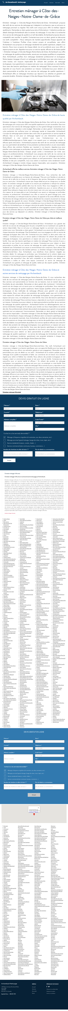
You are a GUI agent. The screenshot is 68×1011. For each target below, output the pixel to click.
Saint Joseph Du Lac (8, 691)
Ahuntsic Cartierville (24, 655)
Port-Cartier (53, 858)
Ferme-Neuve (6, 941)
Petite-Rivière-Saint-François (57, 878)
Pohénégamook (22, 876)
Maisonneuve (23, 597)
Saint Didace (56, 588)
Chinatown (38, 606)
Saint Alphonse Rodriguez (59, 557)
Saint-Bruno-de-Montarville (9, 888)
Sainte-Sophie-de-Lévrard (57, 953)
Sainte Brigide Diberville (25, 548)
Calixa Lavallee (39, 652)
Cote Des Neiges (57, 597)
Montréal (5, 826)
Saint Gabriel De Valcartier (9, 559)
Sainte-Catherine (7, 904)
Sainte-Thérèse (6, 879)
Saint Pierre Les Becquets (9, 633)
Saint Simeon (6, 533)
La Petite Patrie (39, 691)
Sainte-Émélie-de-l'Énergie (40, 840)
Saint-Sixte (36, 944)
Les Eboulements (7, 612)
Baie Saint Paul (6, 609)
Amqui (19, 895)
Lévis (4, 833)
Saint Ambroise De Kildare (42, 689)
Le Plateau (22, 591)
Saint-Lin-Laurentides (8, 952)
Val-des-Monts (37, 959)
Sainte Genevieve (24, 572)
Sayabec (20, 888)
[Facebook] (47, 986)
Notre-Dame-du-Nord (23, 956)
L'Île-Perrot (6, 918)
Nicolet (5, 590)
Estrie (54, 661)
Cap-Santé (20, 839)
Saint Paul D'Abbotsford (42, 662)
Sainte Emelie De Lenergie (42, 697)
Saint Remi (38, 605)
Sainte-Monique (55, 964)
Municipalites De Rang (25, 616)
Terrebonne (22, 618)
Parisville (5, 596)
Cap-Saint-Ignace (22, 860)
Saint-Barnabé (37, 878)
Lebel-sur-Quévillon (22, 931)
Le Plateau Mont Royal (25, 645)
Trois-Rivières (6, 836)
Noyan (5, 689)
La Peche (5, 556)
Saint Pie (22, 652)
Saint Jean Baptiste (40, 654)
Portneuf (5, 668)
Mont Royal (39, 569)
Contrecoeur (23, 550)
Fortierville (5, 562)
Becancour (5, 538)
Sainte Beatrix (39, 575)
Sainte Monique (7, 667)
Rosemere (55, 564)
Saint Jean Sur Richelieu (58, 702)
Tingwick (5, 582)
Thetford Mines (56, 707)
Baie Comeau (6, 649)
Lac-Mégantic (6, 950)
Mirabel (54, 659)
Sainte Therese (6, 726)
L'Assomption (6, 921)
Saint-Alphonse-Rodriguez (40, 838)
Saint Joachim (6, 655)
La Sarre (5, 622)
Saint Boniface (56, 529)
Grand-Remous (38, 971)
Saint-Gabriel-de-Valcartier (57, 900)
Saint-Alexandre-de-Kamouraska (25, 866)
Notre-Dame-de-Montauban (41, 891)
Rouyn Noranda (7, 637)
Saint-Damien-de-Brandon (40, 829)
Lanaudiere (55, 606)
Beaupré (5, 919)
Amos (4, 535)
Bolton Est (55, 527)
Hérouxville (37, 885)
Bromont (22, 551)
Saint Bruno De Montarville (26, 702)
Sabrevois (38, 631)
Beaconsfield (39, 573)
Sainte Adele (6, 705)
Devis (33, 993)
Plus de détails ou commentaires (44, 449)
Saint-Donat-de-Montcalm (9, 964)
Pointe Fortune (23, 686)
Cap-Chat (20, 900)
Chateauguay (23, 606)
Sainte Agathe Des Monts (59, 719)
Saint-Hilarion (6, 970)
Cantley (36, 956)
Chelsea (36, 958)
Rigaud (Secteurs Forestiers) (42, 563)
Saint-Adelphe (37, 889)
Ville (36, 426)
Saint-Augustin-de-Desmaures (58, 927)
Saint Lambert (56, 605)
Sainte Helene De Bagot (58, 594)
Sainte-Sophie (6, 953)
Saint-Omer (20, 924)
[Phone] (3, 2)
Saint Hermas (56, 587)
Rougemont (56, 637)
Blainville (55, 631)
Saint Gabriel (6, 664)
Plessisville (5, 634)
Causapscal (20, 897)
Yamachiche (39, 519)
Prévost (5, 956)
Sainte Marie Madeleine (42, 648)
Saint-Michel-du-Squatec (24, 882)
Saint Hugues (23, 680)
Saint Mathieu (23, 654)
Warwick (5, 585)
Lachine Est (55, 593)
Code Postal (39, 419)
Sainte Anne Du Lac (8, 708)
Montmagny (21, 857)
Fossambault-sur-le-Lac (23, 830)
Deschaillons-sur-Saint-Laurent (58, 946)
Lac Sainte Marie (7, 600)
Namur (36, 947)
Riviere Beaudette (24, 542)
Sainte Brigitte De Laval (8, 563)
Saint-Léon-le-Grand (39, 872)
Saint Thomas (56, 599)
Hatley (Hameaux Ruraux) (26, 563)
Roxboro (38, 618)
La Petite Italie (23, 621)
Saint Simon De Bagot (41, 613)
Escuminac (20, 921)
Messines (5, 542)
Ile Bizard (22, 599)
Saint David (22, 578)
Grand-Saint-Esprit (55, 959)
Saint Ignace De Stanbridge (42, 587)
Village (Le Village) (24, 579)
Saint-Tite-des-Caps (8, 973)
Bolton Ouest (56, 649)
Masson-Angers (38, 955)
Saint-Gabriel (37, 864)
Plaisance (36, 967)
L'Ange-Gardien (22, 829)
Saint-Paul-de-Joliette (39, 854)
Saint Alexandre (56, 646)
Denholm (5, 573)
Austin (21, 564)
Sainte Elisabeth (23, 575)
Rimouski (38, 707)
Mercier (5, 723)
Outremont (22, 643)
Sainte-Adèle (6, 959)
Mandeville (39, 704)
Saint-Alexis (37, 845)
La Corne (20, 971)
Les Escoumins (6, 526)
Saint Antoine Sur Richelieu (59, 578)
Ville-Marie (20, 947)
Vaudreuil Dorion (24, 697)
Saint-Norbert (37, 866)
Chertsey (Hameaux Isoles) (26, 659)
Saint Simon (23, 602)
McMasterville (23, 685)
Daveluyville (6, 625)
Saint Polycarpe (56, 673)
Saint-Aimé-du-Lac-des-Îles (40, 935)
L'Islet (19, 861)
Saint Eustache (23, 682)
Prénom (6, 405)
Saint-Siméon (54, 870)
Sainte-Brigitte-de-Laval (23, 826)
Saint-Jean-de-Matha (39, 832)
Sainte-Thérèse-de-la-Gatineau (58, 836)
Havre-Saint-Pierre (55, 860)
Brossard (38, 719)
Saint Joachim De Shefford (26, 676)
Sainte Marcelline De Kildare (26, 524)
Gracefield (36, 973)
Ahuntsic (55, 526)
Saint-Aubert (21, 863)
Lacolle (38, 578)
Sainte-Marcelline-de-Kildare (41, 836)
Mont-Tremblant (7, 889)
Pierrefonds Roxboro (8, 686)
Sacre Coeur (6, 605)
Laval (21, 698)
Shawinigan (6, 717)
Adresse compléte (10, 419)
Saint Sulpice (39, 522)
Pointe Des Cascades (25, 673)
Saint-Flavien (54, 934)
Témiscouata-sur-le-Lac (23, 875)
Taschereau (20, 968)
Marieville (55, 567)
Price (19, 887)
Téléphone (38, 412)
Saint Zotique (39, 634)
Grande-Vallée (21, 903)
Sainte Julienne (7, 692)
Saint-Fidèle (54, 881)
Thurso (36, 964)
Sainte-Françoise (55, 941)
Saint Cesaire (23, 581)
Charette (38, 600)
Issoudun (5, 584)
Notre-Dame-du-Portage (24, 870)
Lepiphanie (22, 587)
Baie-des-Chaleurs (22, 922)
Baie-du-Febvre (54, 958)
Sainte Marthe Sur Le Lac (25, 677)
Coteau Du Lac (23, 562)
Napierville (22, 634)
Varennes (22, 704)
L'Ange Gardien (7, 608)
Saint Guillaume (23, 569)
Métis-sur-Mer (21, 898)
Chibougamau (6, 570)
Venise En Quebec (40, 612)
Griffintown (39, 590)
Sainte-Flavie (21, 889)
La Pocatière (21, 849)
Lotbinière (53, 931)
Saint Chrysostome (40, 551)
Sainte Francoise (7, 581)
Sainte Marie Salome (25, 671)
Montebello (37, 941)
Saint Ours (55, 562)
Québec (5, 830)
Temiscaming (6, 652)
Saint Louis (39, 520)
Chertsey (5, 719)
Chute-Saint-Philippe (39, 937)
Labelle (54, 694)
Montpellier (37, 950)
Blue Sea (36, 974)
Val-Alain (53, 937)
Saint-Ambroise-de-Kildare (40, 833)
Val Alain (5, 551)
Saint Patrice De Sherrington (59, 615)
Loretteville (6, 594)
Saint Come (55, 665)
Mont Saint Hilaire (40, 680)
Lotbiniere (5, 670)
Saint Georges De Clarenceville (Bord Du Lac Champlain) (59, 640)
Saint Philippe (6, 714)
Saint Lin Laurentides (41, 714)
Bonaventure (21, 912)
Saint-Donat (6, 935)
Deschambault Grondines (9, 665)
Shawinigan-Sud (38, 882)
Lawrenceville (39, 651)
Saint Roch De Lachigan (25, 605)
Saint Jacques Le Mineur (42, 615)
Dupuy (19, 967)
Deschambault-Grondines (24, 838)
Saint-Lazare (6, 915)
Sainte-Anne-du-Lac (8, 949)
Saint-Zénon (37, 842)
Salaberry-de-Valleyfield (8, 866)
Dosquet (5, 636)
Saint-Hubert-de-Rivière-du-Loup (25, 872)
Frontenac (55, 634)
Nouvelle (20, 919)
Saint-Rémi (5, 907)
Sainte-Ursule (37, 873)
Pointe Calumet (56, 532)
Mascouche (22, 627)
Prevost (21, 717)
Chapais (5, 642)
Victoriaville (6, 572)
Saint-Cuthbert (37, 843)
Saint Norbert (39, 526)
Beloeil (21, 603)
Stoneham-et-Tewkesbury (57, 903)
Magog (5, 891)
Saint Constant (23, 526)
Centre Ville (39, 576)
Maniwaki (36, 970)
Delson (38, 542)
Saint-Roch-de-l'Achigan (40, 848)
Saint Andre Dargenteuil (42, 585)
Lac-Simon (36, 949)
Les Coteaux (6, 704)
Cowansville (55, 625)
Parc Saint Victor (40, 688)
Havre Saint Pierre (7, 648)
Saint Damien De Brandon (26, 651)
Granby (38, 616)
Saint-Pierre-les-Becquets (57, 947)
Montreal (38, 560)
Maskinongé (37, 867)
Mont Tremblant (23, 711)
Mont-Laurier (6, 937)
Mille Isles (38, 702)
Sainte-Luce (21, 891)
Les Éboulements (7, 971)
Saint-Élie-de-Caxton (39, 876)
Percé (19, 907)
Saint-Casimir (21, 848)
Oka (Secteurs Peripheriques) (43, 591)
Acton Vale (22, 691)
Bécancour (53, 949)
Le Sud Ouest (23, 554)
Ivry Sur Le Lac (39, 524)
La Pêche (53, 835)
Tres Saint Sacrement (25, 688)
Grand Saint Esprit (7, 553)
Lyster (4, 520)
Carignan (55, 662)
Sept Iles (5, 567)
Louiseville (38, 649)
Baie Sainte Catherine (8, 602)
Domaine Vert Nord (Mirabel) (10, 679)
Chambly (22, 683)
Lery (21, 541)
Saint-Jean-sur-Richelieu (9, 840)
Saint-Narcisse (37, 826)
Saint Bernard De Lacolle (58, 664)
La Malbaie (6, 624)
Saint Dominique (7, 694)
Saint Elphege (6, 545)
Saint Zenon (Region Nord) (42, 611)
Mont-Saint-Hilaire (7, 892)
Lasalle (21, 637)
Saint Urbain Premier (57, 554)
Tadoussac (5, 554)
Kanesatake (22, 588)
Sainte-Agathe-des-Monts (9, 962)
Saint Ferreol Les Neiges (9, 560)
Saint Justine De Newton (42, 584)
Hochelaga (39, 597)
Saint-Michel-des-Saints (8, 947)
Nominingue (56, 722)
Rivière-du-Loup (7, 872)
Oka (37, 701)
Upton (54, 591)
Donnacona (6, 621)
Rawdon (22, 593)
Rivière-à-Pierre (38, 919)
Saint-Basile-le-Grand (8, 894)
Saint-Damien (21, 974)
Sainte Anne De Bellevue (42, 683)
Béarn (19, 952)
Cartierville (38, 544)
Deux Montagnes (7, 682)
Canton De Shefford (57, 563)
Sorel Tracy (39, 579)
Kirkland (22, 585)
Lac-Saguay (37, 928)
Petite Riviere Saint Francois (9, 628)
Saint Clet (55, 596)
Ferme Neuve (23, 708)
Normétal (20, 946)
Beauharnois (6, 887)
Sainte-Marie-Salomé (8, 931)
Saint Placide (23, 560)
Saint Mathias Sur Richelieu (59, 608)
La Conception (37, 922)
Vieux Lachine (23, 556)
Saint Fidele (6, 550)
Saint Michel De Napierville (59, 600)
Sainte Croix (6, 569)
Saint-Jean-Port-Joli (22, 858)
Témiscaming (21, 949)
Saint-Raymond (21, 833)
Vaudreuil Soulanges (57, 609)
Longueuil (22, 608)
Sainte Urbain (6, 519)
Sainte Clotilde (56, 633)
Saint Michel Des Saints (58, 685)
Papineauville (37, 940)
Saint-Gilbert (37, 916)
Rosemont (55, 627)
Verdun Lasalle (39, 609)
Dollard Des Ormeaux (25, 665)
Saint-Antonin (21, 873)
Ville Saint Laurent (40, 630)
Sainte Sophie (6, 725)
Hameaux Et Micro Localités (26, 527)
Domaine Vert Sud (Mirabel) (42, 636)
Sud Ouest (38, 602)
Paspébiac (20, 910)
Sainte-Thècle (37, 888)
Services (34, 989)
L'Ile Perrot (55, 692)
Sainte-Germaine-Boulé (23, 965)
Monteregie (55, 670)
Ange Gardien (23, 619)
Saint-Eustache (6, 864)
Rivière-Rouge (6, 938)
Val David (22, 722)
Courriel (6, 412)
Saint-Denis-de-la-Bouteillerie (25, 855)
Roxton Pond (56, 636)
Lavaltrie (55, 708)
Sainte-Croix (54, 930)
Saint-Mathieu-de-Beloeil (24, 973)
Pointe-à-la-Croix (22, 918)
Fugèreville (20, 950)
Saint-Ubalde (37, 894)
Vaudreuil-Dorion (7, 910)
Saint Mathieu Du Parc (58, 520)
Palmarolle (20, 944)
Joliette (5, 713)
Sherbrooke (39, 723)
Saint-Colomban (7, 955)
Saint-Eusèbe (21, 879)
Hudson (5, 697)
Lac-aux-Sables (38, 892)
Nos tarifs (34, 991)
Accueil (34, 987)
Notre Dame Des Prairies (58, 524)
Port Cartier (6, 529)
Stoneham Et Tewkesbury (9, 599)
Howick (38, 596)
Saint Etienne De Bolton (42, 567)
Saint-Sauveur (6, 958)
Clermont (5, 597)
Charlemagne (39, 708)
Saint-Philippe (6, 901)
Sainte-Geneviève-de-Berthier (41, 857)
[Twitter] (49, 986)
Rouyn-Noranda (7, 869)
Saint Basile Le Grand (8, 695)
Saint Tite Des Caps (8, 640)
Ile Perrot (55, 576)
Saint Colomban (24, 570)
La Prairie (55, 630)
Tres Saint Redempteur (25, 689)
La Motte (20, 958)
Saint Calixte (23, 667)
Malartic (5, 661)
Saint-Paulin (37, 875)
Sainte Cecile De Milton (42, 682)
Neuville (5, 627)
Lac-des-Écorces (38, 934)
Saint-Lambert (6, 881)
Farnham (55, 572)
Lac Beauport (6, 651)
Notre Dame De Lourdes (58, 541)
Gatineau (5, 707)
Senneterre (6, 639)
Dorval (54, 523)
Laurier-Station (54, 933)
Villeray (21, 523)
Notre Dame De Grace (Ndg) (26, 590)
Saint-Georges (6, 875)
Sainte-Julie (6, 897)
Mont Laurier (6, 722)
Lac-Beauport (54, 904)
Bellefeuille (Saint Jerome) (26, 530)
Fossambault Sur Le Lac (9, 547)
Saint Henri (39, 646)
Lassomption (23, 600)
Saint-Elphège (54, 962)
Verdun (21, 695)
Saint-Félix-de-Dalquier (23, 962)
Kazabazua (5, 544)
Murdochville (21, 925)
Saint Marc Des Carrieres (9, 541)
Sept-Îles (5, 873)
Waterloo (22, 576)
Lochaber (36, 965)
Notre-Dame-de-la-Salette (40, 962)
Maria (19, 916)
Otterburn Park (56, 651)
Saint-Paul (5, 930)
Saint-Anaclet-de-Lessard (24, 892)
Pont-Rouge (21, 832)
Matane (20, 894)
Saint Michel (39, 538)
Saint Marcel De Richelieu (42, 548)
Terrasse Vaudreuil (24, 639)
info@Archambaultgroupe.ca (12, 140)
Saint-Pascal (21, 852)
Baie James (6, 522)
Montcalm (36, 933)
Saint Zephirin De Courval (9, 631)
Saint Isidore (39, 570)
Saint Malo (22, 519)
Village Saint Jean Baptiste (9, 688)
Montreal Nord (39, 547)
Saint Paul (22, 664)
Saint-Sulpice (6, 924)
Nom (37, 405)
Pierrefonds (22, 529)
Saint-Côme (37, 827)
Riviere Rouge (56, 714)
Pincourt (55, 533)
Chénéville (36, 946)
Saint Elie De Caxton (41, 695)
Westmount (55, 550)
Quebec (55, 698)
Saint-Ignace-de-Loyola (39, 861)
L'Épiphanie (37, 849)
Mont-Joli (20, 885)
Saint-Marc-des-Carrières (24, 842)
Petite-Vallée (21, 904)
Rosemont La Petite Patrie (26, 662)
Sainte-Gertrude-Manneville (24, 961)
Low (4, 613)
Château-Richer (7, 974)
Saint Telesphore (24, 705)
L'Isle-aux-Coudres (55, 879)
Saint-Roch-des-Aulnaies (23, 864)
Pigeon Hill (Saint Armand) (59, 658)
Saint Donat (55, 700)
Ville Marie (5, 654)
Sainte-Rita (20, 881)
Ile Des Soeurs (23, 612)
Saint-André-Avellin (39, 938)
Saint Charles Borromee (58, 556)
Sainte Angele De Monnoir (42, 608)
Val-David (5, 961)
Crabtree (22, 522)
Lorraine (38, 640)
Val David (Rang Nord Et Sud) (43, 603)
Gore (54, 648)
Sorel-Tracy (6, 861)
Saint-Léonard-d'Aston (56, 955)
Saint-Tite (36, 887)
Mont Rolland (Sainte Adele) (43, 559)
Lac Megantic (56, 697)
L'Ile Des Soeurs (40, 677)
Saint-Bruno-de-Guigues (23, 955)
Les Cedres (39, 545)
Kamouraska (21, 851)
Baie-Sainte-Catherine (56, 869)
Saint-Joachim (54, 895)
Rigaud (38, 667)
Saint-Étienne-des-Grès (39, 881)
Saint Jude (22, 674)
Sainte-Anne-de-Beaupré (57, 889)
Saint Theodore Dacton (25, 628)
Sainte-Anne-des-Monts (23, 901)
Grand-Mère (37, 884)
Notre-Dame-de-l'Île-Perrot (9, 909)
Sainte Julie (39, 645)
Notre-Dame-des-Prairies (9, 927)
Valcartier (5, 662)
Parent (54, 683)
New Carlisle (21, 913)
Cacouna (20, 869)
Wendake (5, 658)
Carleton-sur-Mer (22, 915)
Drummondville (40, 705)
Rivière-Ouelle (21, 854)
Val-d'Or (5, 867)
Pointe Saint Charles (41, 676)
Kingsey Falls (6, 606)
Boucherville (6, 716)
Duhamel (36, 952)
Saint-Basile (20, 840)
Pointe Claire (23, 630)
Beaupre (5, 616)
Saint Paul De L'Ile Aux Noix (26, 679)
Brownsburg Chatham (41, 674)
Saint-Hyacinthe (7, 851)
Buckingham (37, 968)
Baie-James (20, 930)
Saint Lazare (39, 698)
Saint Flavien (6, 645)
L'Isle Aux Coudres (7, 575)
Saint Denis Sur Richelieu (59, 570)
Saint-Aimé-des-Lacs (56, 887)
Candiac (38, 668)
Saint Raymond (6, 643)
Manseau (5, 530)
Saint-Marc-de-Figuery (23, 959)
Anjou (37, 562)
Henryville (55, 603)
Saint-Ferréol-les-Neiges (56, 891)
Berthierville (37, 858)
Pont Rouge (6, 527)
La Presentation (56, 602)
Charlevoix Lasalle (40, 599)
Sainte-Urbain (54, 884)
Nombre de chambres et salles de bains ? (15, 449)
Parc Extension (39, 700)
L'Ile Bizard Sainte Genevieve (43, 659)
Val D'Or (5, 611)
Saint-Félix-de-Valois (39, 830)
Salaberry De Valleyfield (58, 720)
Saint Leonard (39, 535)
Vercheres (22, 640)
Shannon (5, 578)
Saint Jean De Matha (41, 536)
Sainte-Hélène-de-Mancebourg (25, 964)
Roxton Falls (23, 642)
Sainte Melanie (39, 664)
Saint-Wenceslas (55, 965)
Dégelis (20, 878)
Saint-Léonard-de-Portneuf (40, 918)
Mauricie (38, 529)
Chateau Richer (7, 557)
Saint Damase (56, 652)
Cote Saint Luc (56, 569)
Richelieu (38, 527)
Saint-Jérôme (6, 846)
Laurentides (55, 530)
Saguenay (5, 838)
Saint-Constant (6, 885)
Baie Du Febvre (7, 657)
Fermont (5, 615)
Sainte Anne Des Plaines (58, 519)
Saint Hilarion (6, 630)
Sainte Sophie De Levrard (9, 603)
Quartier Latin (6, 676)
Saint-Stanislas (37, 897)
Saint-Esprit (37, 846)
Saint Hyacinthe (40, 679)
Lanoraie (36, 860)
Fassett (36, 943)
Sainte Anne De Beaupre (9, 564)
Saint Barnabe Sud (40, 550)
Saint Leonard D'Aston (8, 576)
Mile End (38, 658)
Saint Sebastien (7, 677)
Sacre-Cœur (54, 867)
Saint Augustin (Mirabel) (25, 636)
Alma (4, 878)
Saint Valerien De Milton (25, 520)
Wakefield (5, 539)
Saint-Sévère (37, 879)
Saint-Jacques (37, 851)
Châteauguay (6, 855)
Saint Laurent (23, 646)
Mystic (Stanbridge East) (25, 544)
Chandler (20, 909)
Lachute (38, 692)
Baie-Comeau (6, 876)
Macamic (5, 579)
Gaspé (19, 906)
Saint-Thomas (37, 855)
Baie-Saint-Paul (6, 965)
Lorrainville (20, 953)
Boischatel (5, 536)
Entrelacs (22, 661)
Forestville (5, 646)
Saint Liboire (23, 553)
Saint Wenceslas (7, 532)
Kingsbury (38, 661)
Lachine (55, 566)
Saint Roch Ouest (57, 671)
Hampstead (6, 680)
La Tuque (5, 720)
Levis (54, 680)
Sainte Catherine (40, 694)
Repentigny (39, 530)
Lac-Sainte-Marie (55, 832)
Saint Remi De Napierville (42, 673)
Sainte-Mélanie (38, 835)
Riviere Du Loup (40, 722)
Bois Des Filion (56, 582)
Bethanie (55, 628)
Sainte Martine (39, 523)
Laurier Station (6, 548)
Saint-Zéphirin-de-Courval (57, 961)
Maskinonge (56, 542)
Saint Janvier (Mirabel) (8, 674)
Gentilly (5, 659)
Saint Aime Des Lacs (8, 566)
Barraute (20, 940)
